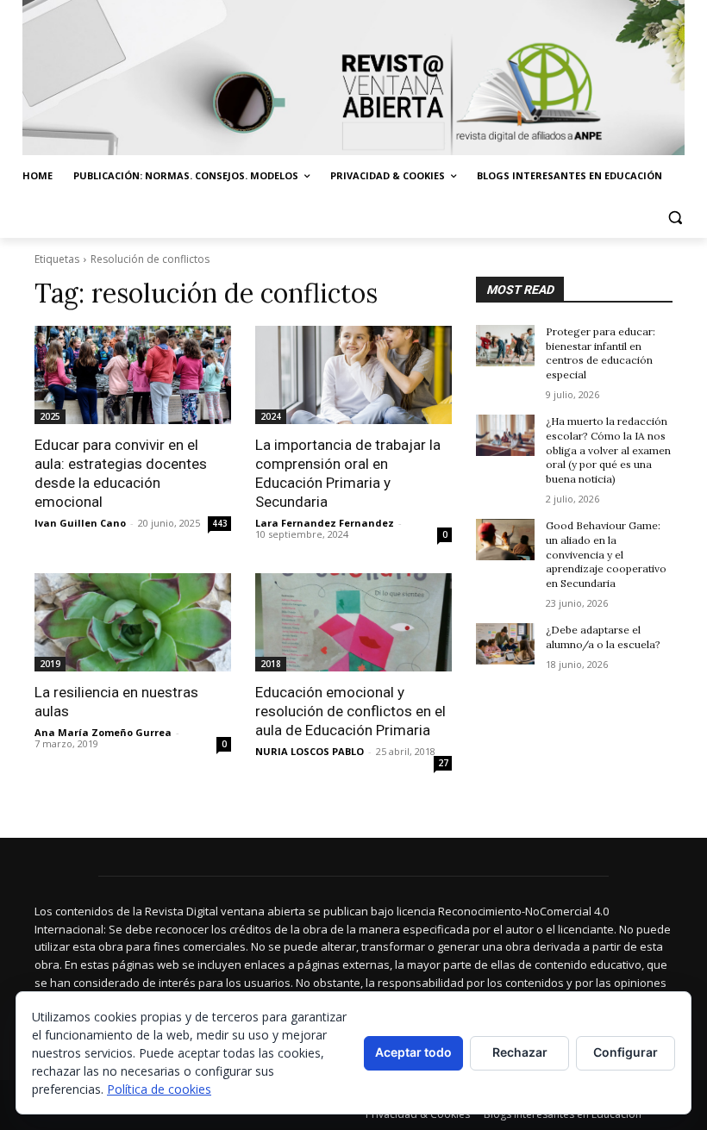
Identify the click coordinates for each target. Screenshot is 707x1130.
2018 (270, 664)
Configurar (625, 1052)
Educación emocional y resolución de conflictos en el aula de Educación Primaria (350, 711)
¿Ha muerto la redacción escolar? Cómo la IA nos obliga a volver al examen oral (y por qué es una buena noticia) (608, 450)
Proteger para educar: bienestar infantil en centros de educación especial (600, 353)
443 (220, 523)
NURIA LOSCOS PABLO (309, 751)
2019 (50, 664)
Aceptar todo (413, 1052)
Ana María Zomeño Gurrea (103, 732)
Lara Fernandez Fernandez (324, 522)
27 (443, 763)
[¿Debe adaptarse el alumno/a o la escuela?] (505, 644)
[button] (674, 217)
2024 (270, 416)
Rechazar (519, 1052)
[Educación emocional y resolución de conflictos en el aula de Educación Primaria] (353, 622)
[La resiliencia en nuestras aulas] (132, 622)
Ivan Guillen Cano (80, 522)
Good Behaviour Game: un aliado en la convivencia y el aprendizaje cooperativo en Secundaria (606, 554)
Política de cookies (159, 1089)
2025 (50, 416)
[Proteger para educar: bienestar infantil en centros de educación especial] (505, 345)
